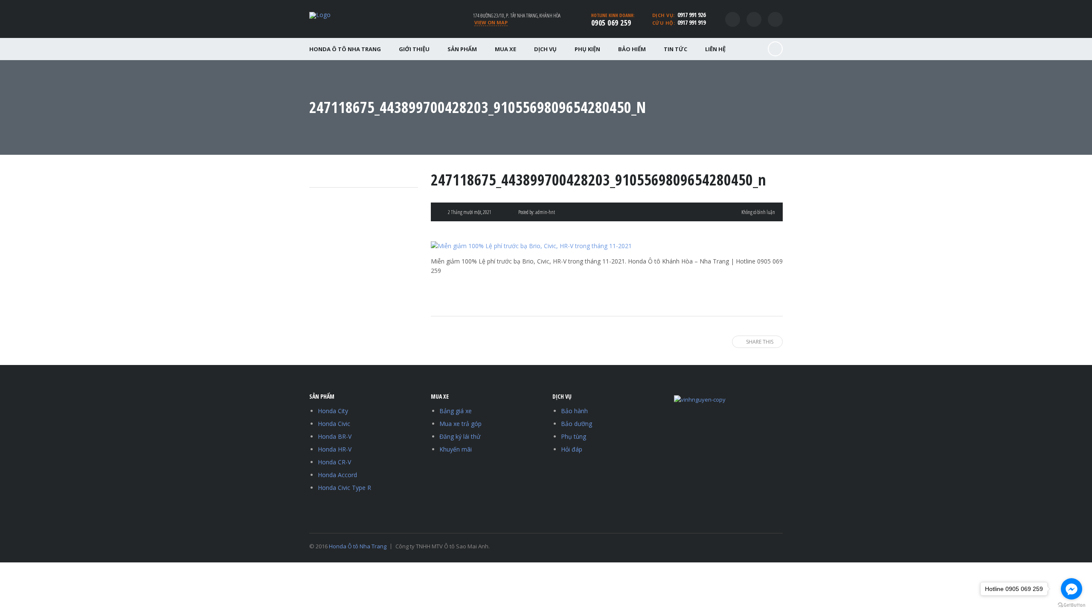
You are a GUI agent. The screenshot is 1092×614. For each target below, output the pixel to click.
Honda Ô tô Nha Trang (345, 49)
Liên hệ (715, 49)
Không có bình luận (758, 212)
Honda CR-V (334, 462)
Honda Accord (337, 475)
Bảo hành (574, 411)
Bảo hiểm (632, 49)
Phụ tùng (573, 436)
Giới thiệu (414, 49)
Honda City (333, 411)
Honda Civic (334, 424)
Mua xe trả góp (460, 424)
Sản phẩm (462, 49)
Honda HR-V (334, 449)
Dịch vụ (545, 49)
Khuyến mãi (455, 449)
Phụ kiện (587, 49)
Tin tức (675, 49)
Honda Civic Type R (344, 488)
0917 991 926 (691, 15)
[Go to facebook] (1071, 589)
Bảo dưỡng (576, 424)
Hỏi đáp (571, 449)
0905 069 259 (611, 22)
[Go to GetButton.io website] (1071, 605)
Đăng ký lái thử (459, 436)
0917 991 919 (691, 22)
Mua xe (505, 49)
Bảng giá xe (455, 411)
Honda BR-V (334, 436)
